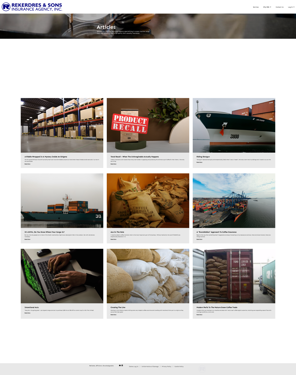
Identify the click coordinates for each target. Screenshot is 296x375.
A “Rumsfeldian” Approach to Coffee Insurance (216, 232)
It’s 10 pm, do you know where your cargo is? (45, 232)
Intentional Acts (32, 307)
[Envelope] (120, 365)
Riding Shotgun (203, 157)
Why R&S (266, 7)
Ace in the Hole (117, 232)
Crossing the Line (118, 307)
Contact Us (280, 7)
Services (256, 7)
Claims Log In (133, 366)
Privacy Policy (166, 366)
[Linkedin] (122, 365)
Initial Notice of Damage (150, 366)
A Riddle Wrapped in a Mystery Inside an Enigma (46, 157)
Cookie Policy (179, 366)
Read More (27, 164)
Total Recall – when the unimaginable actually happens (135, 157)
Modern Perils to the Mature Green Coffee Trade (217, 307)
